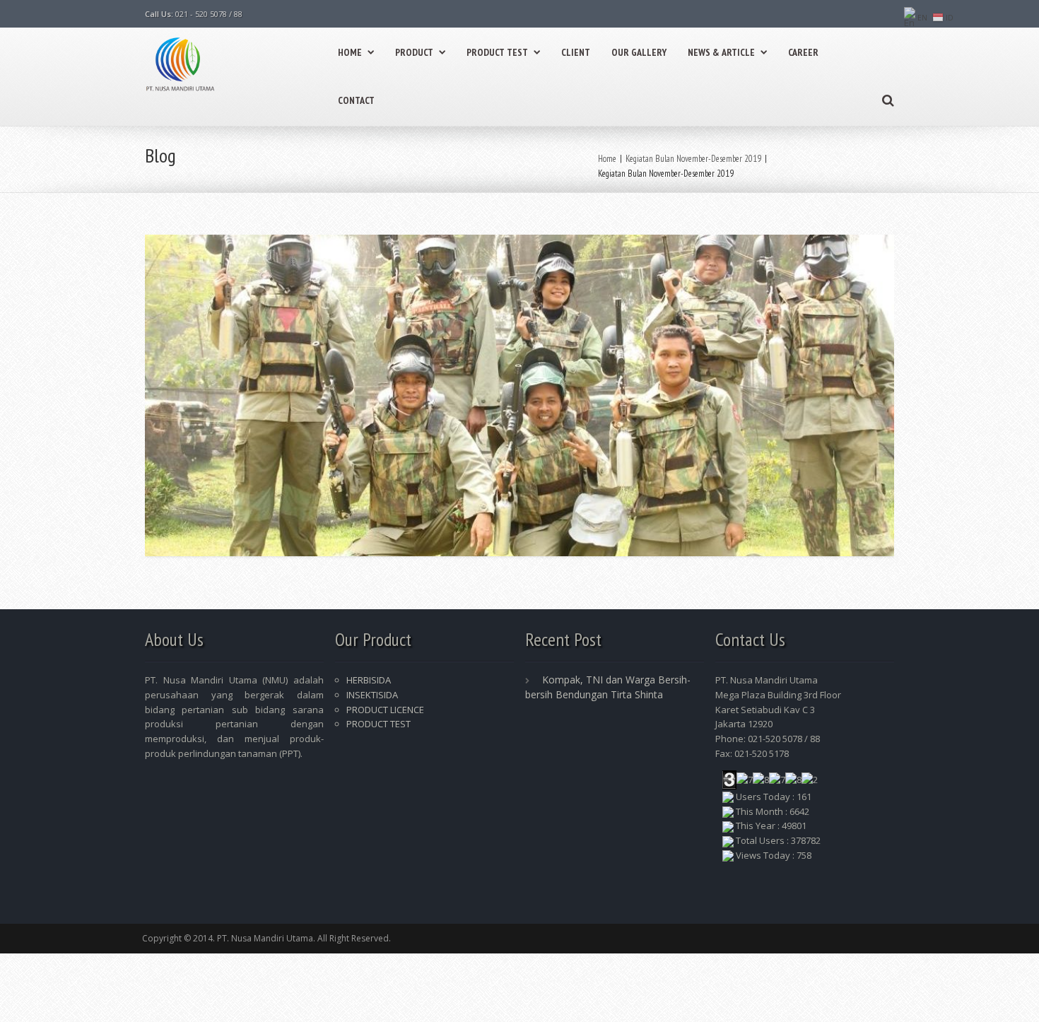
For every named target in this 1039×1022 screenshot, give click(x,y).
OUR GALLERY (639, 52)
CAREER (803, 52)
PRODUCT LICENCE (385, 709)
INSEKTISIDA (372, 694)
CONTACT (356, 100)
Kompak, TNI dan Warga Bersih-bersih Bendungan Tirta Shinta (608, 687)
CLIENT (575, 52)
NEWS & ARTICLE (721, 52)
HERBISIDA (368, 680)
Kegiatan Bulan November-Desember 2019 (693, 159)
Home (607, 159)
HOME (350, 52)
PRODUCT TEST (497, 52)
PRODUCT (414, 52)
